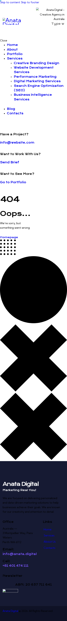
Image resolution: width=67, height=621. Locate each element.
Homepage (9, 237)
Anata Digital (10, 611)
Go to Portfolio (13, 182)
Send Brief (9, 162)
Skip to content (10, 2)
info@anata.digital (20, 554)
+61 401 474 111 (16, 565)
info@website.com (17, 142)
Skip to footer (30, 2)
